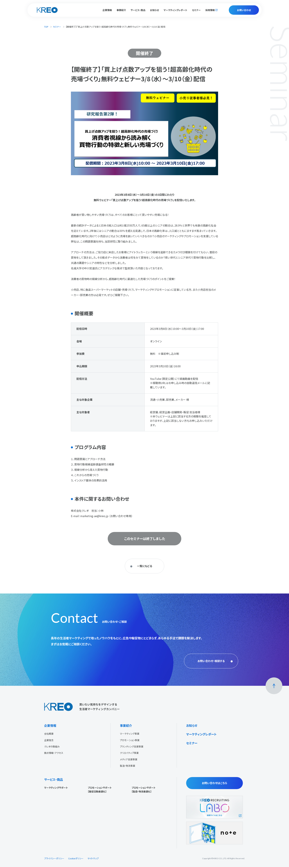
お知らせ (154, 10)
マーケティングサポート (56, 787)
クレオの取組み (52, 746)
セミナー (196, 10)
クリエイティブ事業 (129, 752)
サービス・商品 (53, 779)
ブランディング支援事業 (131, 746)
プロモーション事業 (129, 740)
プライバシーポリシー (54, 858)
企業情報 (50, 725)
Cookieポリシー (75, 858)
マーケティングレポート (175, 10)
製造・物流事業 (127, 765)
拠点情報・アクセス (53, 752)
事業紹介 (126, 725)
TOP (46, 26)
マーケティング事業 (129, 733)
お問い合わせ (244, 10)
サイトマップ (93, 858)
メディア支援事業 (128, 759)
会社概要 (49, 733)
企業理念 (49, 740)
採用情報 (210, 10)
